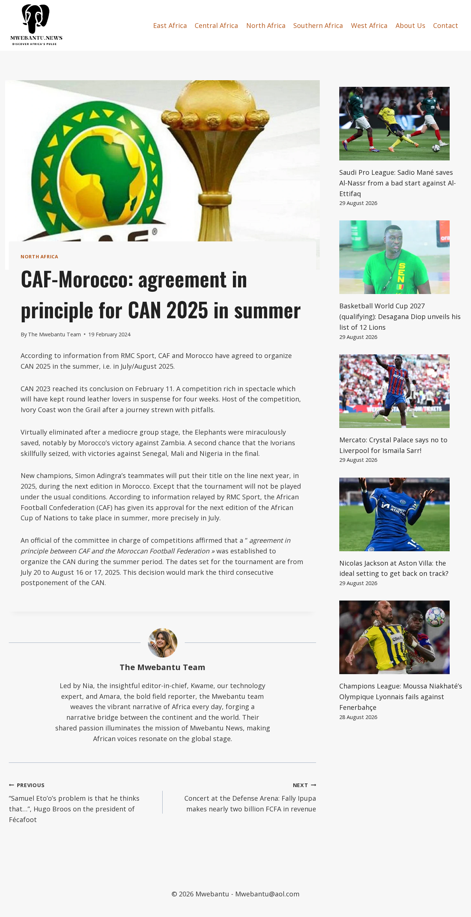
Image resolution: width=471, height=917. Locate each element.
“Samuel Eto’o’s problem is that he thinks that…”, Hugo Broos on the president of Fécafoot (74, 803)
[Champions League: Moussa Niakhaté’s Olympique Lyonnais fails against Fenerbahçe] (400, 637)
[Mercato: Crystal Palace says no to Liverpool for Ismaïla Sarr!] (400, 391)
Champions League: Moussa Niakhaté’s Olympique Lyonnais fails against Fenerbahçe (400, 696)
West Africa (369, 25)
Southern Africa (318, 25)
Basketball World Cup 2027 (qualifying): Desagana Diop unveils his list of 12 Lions (400, 316)
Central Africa (216, 25)
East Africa (170, 25)
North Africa (266, 25)
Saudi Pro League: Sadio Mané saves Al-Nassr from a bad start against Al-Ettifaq (397, 183)
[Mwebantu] (36, 25)
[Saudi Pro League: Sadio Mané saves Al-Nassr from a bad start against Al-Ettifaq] (400, 123)
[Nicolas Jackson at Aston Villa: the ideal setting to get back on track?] (400, 514)
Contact (445, 25)
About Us (410, 25)
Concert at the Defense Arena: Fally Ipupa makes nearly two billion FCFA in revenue (250, 798)
